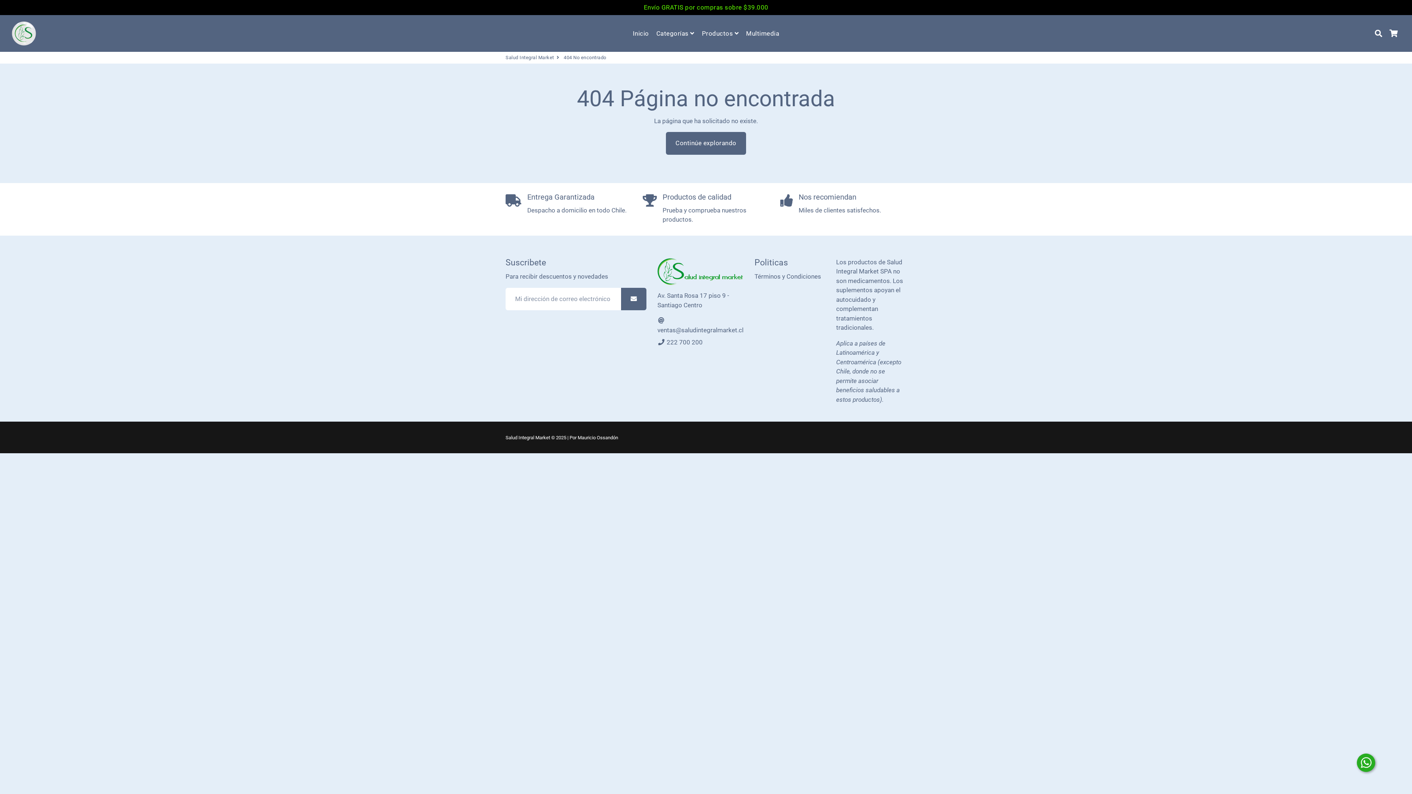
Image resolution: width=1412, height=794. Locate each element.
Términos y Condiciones (788, 276)
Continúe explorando (706, 143)
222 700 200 (684, 342)
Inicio (641, 33)
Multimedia (762, 33)
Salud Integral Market (530, 57)
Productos (718, 33)
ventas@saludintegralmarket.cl (700, 330)
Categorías (673, 33)
